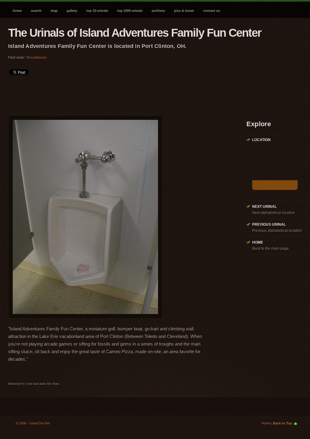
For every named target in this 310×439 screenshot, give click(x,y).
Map (54, 10)
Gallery (72, 10)
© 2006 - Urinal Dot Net (33, 423)
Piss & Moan (184, 10)
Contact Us (211, 10)
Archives (158, 10)
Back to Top (282, 423)
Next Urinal (264, 206)
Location (261, 140)
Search (36, 10)
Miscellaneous (36, 57)
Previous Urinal (269, 224)
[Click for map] (275, 185)
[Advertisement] (118, 93)
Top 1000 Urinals (130, 10)
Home (17, 10)
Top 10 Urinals (97, 10)
